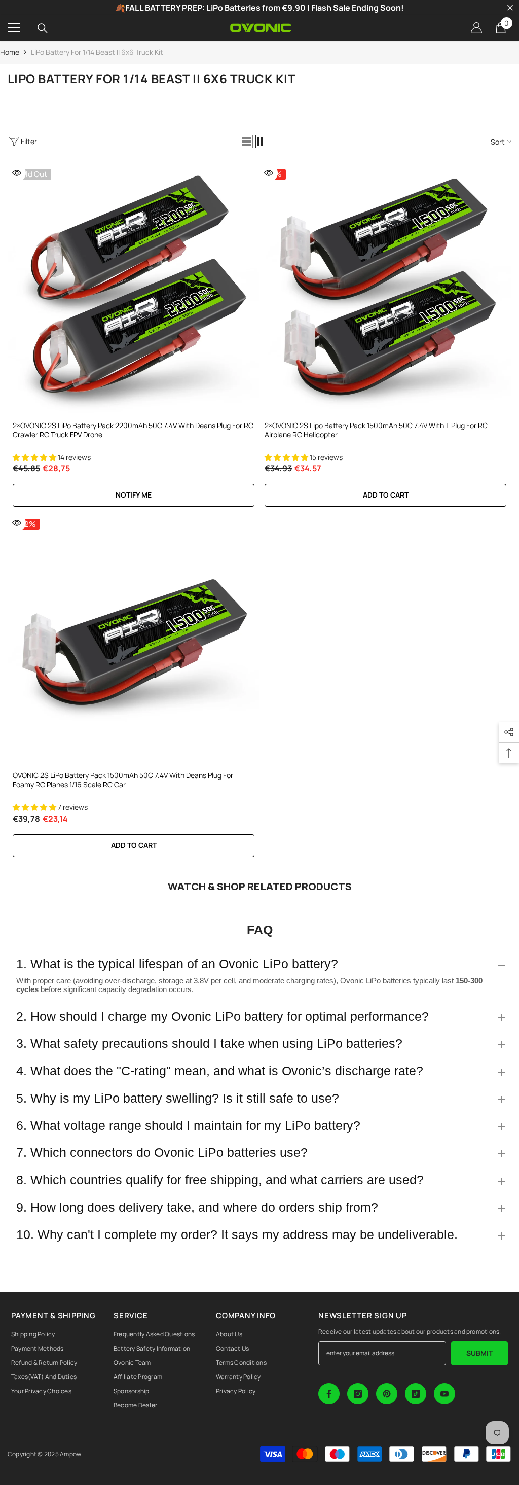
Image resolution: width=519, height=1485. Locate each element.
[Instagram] (357, 1393)
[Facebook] (329, 1393)
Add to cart (386, 495)
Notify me (134, 495)
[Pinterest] (386, 1393)
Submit (479, 1353)
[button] (246, 141)
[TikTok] (415, 1393)
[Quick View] (17, 173)
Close (510, 8)
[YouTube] (444, 1393)
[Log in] (476, 27)
